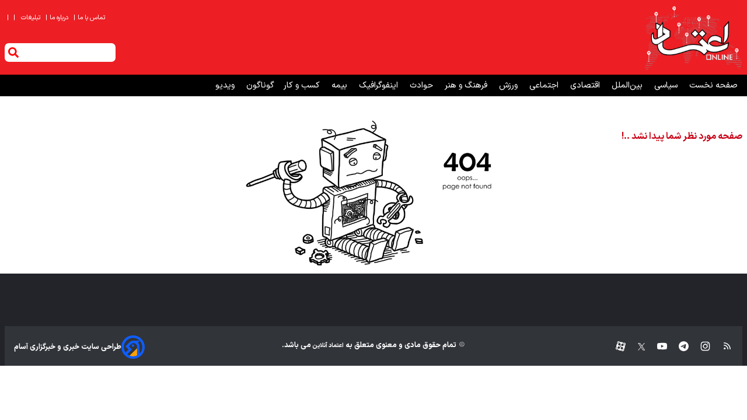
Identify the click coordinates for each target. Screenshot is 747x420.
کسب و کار (303, 85)
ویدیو (226, 85)
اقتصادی (586, 85)
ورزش (509, 85)
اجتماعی (545, 85)
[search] (13, 52)
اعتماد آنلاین (327, 345)
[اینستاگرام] (699, 347)
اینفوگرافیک (379, 85)
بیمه (340, 85)
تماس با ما (90, 18)
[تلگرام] (678, 347)
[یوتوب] (656, 347)
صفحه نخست (713, 85)
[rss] (721, 347)
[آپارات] (616, 347)
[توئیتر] (635, 347)
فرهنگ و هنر (467, 85)
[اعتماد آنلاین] (692, 37)
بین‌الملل (628, 85)
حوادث (422, 85)
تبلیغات (31, 18)
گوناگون (260, 85)
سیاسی (667, 85)
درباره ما (58, 18)
